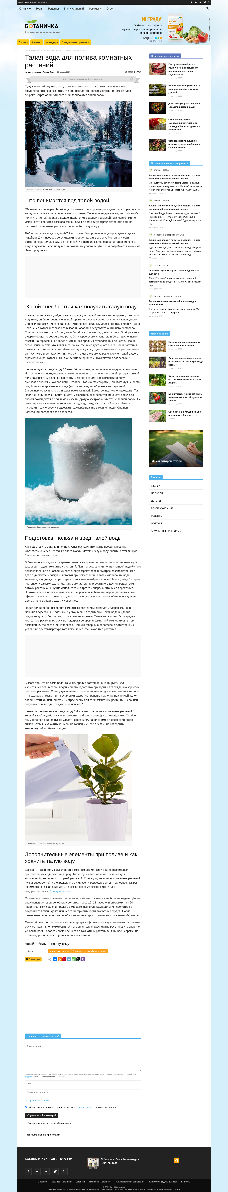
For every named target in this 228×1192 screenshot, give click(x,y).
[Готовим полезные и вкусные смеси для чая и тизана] (157, 346)
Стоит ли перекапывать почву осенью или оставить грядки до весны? (185, 361)
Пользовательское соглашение (130, 1182)
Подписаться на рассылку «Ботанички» (49, 1123)
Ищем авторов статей (167, 461)
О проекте (42, 1182)
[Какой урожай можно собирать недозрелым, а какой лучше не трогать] (157, 398)
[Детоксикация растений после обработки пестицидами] (157, 108)
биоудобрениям (60, 891)
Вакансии (80, 1182)
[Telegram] (69, 959)
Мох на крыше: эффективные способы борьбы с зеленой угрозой (184, 89)
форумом (29, 1077)
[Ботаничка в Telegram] (200, 2)
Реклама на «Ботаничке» (100, 1182)
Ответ (110, 8)
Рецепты (53, 8)
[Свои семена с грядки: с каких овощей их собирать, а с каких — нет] (157, 416)
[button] (207, 9)
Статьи (23, 8)
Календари (52, 42)
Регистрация (30, 2)
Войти (20, 2)
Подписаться (84, 1107)
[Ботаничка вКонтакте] (196, 2)
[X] (78, 959)
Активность (42, 2)
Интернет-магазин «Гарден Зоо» (39, 72)
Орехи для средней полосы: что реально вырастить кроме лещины (184, 379)
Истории (156, 500)
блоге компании (95, 79)
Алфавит (37, 42)
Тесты (39, 8)
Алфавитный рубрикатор (167, 531)
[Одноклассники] (60, 959)
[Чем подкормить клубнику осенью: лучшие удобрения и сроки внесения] (157, 145)
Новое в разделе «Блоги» (165, 56)
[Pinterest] (64, 959)
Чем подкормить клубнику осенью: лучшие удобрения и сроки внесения (184, 144)
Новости (157, 493)
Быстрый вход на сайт (37, 1100)
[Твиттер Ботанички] (205, 2)
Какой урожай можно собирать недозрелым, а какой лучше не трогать (185, 397)
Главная (23, 42)
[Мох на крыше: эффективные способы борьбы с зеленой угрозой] (157, 90)
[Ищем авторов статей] (176, 448)
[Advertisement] (83, 999)
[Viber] (83, 959)
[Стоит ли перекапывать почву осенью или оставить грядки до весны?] (157, 362)
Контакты (185, 1182)
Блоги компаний (74, 8)
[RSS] (209, 2)
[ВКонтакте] (55, 959)
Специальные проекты (74, 42)
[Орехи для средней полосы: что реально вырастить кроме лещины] (157, 380)
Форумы (94, 8)
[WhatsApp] (74, 959)
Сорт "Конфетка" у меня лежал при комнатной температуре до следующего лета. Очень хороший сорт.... (175, 282)
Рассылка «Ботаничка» (62, 1182)
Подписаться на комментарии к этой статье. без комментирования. (72, 1107)
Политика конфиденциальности (163, 1182)
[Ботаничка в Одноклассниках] (191, 2)
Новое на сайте (159, 333)
